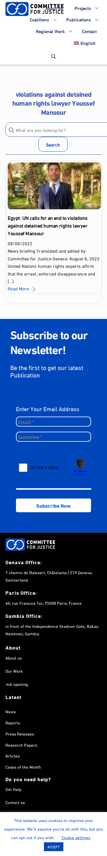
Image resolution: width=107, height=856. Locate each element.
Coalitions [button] (39, 19)
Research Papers (21, 745)
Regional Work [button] (50, 31)
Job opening (16, 684)
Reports (12, 722)
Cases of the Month (23, 767)
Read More (18, 288)
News (10, 711)
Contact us (15, 802)
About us (54, 8)
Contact (89, 31)
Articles (12, 755)
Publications (78, 19)
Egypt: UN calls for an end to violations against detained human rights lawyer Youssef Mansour (47, 225)
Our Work (14, 671)
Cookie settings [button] (76, 837)
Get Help (13, 789)
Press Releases (19, 734)
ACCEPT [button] (53, 846)
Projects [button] (82, 8)
